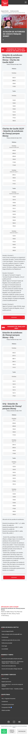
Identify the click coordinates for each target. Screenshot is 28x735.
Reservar (14, 317)
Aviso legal (4, 646)
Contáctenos (5, 701)
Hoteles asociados (14, 11)
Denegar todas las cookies (12, 731)
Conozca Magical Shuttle (7, 631)
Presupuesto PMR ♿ (7, 707)
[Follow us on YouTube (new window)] (19, 722)
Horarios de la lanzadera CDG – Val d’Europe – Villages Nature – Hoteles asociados (13, 662)
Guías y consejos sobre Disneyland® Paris (12, 634)
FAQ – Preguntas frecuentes (8, 698)
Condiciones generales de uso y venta (11, 640)
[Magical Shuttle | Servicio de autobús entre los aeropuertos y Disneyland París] (4, 3)
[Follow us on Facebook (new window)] (8, 722)
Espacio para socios (6, 681)
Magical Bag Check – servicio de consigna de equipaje (12, 685)
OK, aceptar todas (4, 731)
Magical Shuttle (5, 11)
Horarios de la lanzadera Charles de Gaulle (12, 658)
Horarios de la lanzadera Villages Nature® (12, 668)
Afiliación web (5, 678)
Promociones (5, 637)
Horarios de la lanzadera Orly (9, 665)
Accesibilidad (5, 649)
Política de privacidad (7, 643)
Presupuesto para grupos (8, 704)
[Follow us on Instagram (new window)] (14, 722)
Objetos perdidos (6, 710)
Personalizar (21, 731)
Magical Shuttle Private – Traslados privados (12, 688)
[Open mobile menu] (26, 2)
